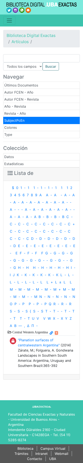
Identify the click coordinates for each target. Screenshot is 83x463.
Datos (9, 157)
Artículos (20, 41)
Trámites (21, 453)
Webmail (61, 453)
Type (8, 134)
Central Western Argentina (29, 332)
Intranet (41, 453)
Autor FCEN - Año (18, 92)
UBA (52, 459)
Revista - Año (15, 113)
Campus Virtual (52, 448)
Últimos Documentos (21, 85)
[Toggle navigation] (9, 20)
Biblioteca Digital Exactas (31, 35)
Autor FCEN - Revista (21, 99)
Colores (10, 127)
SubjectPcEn (14, 120)
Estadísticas (14, 164)
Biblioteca (25, 448)
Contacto (34, 459)
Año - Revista (15, 106)
